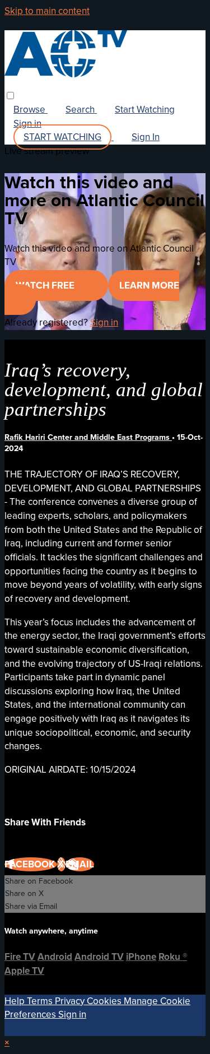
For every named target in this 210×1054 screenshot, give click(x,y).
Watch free (46, 285)
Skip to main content (47, 11)
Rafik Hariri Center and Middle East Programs (88, 437)
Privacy (71, 1001)
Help (15, 1001)
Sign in (27, 124)
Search (81, 110)
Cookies (105, 1001)
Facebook (30, 864)
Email (80, 864)
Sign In (146, 137)
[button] (10, 95)
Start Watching (145, 110)
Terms (41, 1001)
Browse (30, 110)
